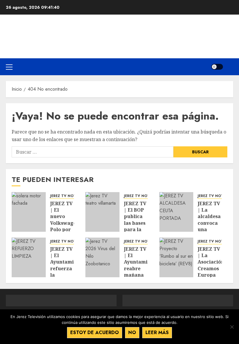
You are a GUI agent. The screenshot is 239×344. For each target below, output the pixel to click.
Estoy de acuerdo (94, 332)
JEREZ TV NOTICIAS (68, 196)
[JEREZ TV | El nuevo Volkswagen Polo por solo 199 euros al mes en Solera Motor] (29, 212)
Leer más (157, 332)
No (132, 332)
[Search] (229, 67)
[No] (232, 327)
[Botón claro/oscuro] (217, 67)
